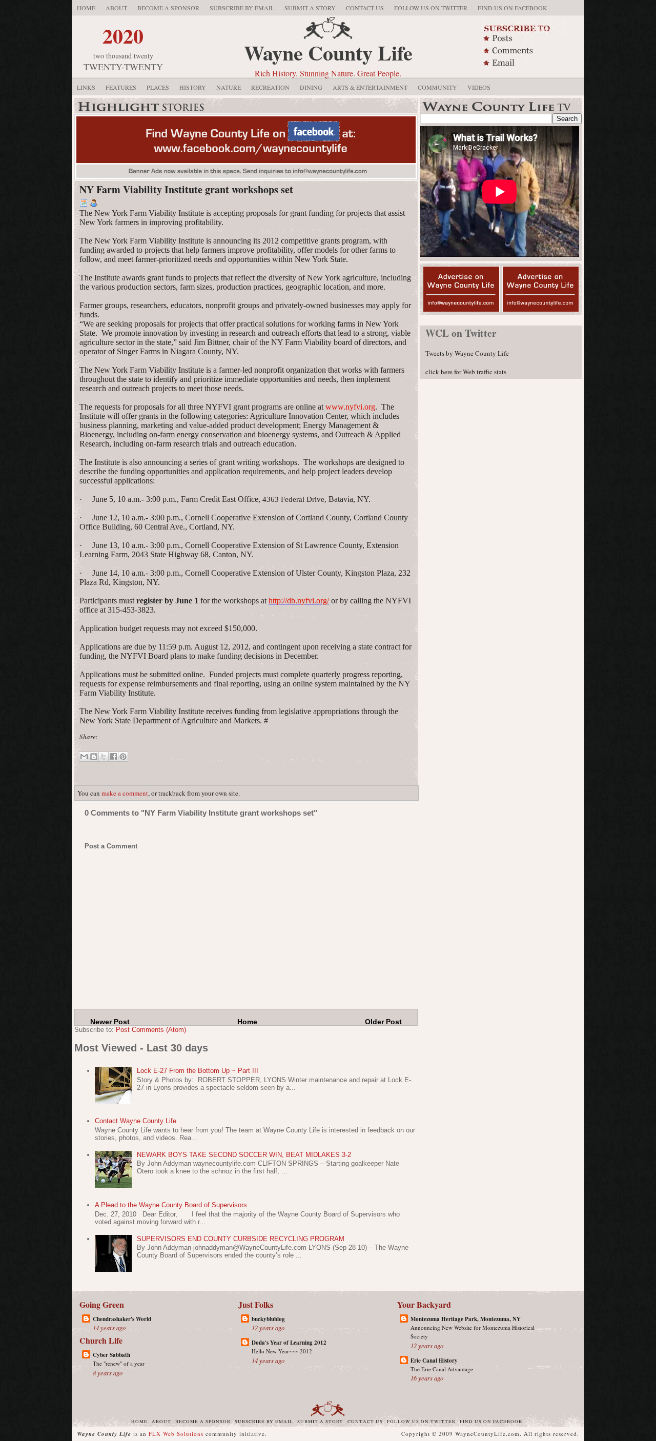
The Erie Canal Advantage (442, 1369)
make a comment (124, 793)
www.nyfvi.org (350, 406)
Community (437, 87)
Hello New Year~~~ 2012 (282, 1351)
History (192, 87)
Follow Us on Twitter (430, 8)
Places (158, 87)
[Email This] (84, 757)
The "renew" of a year (119, 1363)
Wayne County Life (328, 52)
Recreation (270, 87)
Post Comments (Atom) (151, 1029)
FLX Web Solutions (176, 1433)
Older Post (383, 1022)
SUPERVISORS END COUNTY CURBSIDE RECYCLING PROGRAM (240, 1239)
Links (86, 87)
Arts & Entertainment (370, 87)
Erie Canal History (434, 1360)
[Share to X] (103, 757)
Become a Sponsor (168, 8)
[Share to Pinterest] (123, 757)
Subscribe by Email (242, 8)
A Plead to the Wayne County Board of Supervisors (171, 1205)
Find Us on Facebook (512, 8)
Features (121, 87)
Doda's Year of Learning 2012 (289, 1342)
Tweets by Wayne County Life (467, 353)
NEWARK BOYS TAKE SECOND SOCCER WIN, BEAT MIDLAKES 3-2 (244, 1155)
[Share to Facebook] (113, 757)
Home (86, 8)
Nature (228, 87)
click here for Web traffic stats (465, 371)
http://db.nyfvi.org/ (299, 600)
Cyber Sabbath (111, 1355)
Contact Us (365, 8)
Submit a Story (310, 8)
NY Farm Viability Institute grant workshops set (186, 189)
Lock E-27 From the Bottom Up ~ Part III (197, 1070)
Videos (478, 87)
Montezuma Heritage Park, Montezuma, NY (466, 1319)
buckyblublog (268, 1319)
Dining (311, 87)
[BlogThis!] (94, 757)
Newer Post (110, 1022)
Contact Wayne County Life (135, 1121)
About (116, 8)
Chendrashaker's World (122, 1319)
